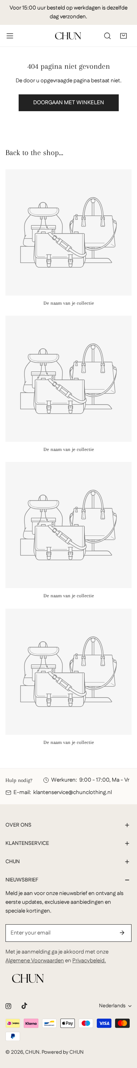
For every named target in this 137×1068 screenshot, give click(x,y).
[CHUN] (68, 36)
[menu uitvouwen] (9, 36)
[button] (123, 36)
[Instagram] (8, 1006)
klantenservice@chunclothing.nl (72, 792)
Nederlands (112, 1005)
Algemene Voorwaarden (34, 960)
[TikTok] (24, 1006)
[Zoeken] (107, 36)
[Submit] (122, 932)
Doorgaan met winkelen (68, 102)
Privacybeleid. (89, 960)
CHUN (32, 1052)
